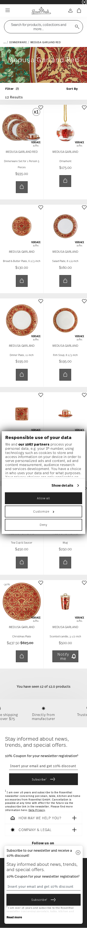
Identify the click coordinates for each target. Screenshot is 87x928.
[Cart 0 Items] (79, 10)
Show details (62, 485)
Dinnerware (18, 42)
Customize (41, 511)
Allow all (43, 498)
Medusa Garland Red (45, 42)
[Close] (77, 853)
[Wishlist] (41, 111)
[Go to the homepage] (41, 10)
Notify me (63, 656)
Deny (43, 525)
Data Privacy (37, 810)
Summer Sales (8, 2)
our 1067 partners (34, 444)
